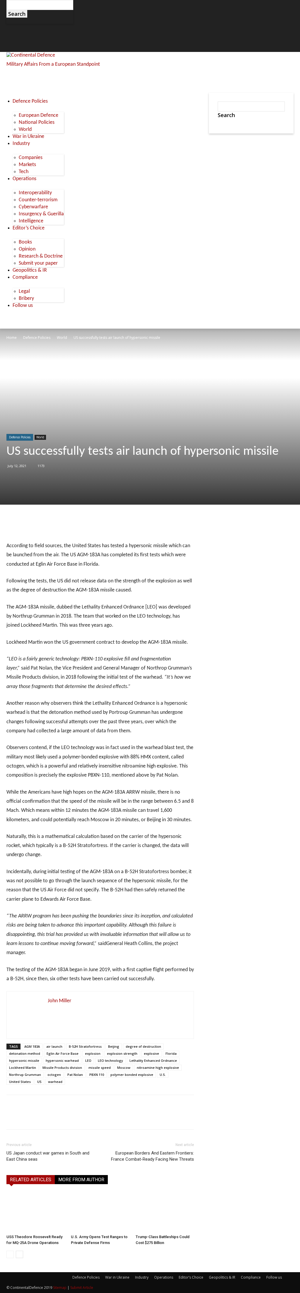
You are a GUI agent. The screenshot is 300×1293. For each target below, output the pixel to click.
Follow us (274, 1277)
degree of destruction (143, 1046)
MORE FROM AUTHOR (81, 1179)
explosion (92, 1053)
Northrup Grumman (25, 1074)
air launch (54, 1046)
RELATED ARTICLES (30, 1179)
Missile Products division (62, 1067)
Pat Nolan (75, 1074)
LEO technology (110, 1060)
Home (11, 337)
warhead (55, 1081)
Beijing (113, 1046)
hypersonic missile (24, 1060)
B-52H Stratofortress (85, 1046)
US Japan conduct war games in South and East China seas (47, 1156)
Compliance (251, 1277)
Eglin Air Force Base (63, 1053)
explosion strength (122, 1053)
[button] (13, 31)
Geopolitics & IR (222, 1277)
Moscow (123, 1067)
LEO (88, 1060)
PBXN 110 (96, 1074)
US (39, 1081)
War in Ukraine (117, 1277)
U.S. (163, 1074)
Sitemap (60, 1287)
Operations (163, 1277)
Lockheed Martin (22, 1067)
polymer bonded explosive (131, 1074)
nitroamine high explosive (158, 1067)
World (62, 337)
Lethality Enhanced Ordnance (153, 1060)
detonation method (24, 1053)
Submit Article (81, 1287)
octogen (54, 1074)
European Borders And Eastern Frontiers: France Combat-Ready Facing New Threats (152, 1156)
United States (20, 1081)
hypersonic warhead (62, 1060)
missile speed (99, 1067)
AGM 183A (32, 1046)
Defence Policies (36, 337)
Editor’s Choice (191, 1277)
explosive (151, 1053)
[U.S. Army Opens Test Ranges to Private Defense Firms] (100, 1212)
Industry (142, 1277)
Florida (171, 1053)
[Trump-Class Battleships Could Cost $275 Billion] (165, 1212)
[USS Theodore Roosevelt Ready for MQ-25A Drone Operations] (35, 1212)
